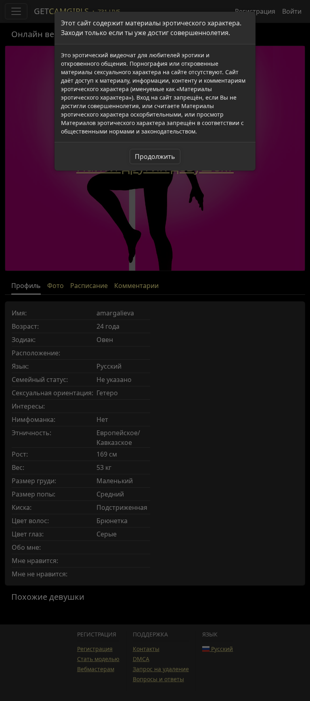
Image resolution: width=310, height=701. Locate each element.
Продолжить (155, 156)
